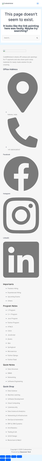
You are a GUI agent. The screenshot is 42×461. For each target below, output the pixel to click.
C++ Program (12, 314)
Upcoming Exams (14, 297)
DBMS (10, 373)
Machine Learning (14, 395)
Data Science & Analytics (16, 411)
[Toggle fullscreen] (8, 456)
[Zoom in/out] (2, 456)
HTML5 (10, 327)
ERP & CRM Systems (15, 424)
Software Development (16, 399)
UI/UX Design (12, 436)
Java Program (13, 318)
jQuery (10, 339)
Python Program (13, 322)
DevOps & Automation (15, 419)
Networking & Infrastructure (17, 415)
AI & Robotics (12, 428)
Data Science (12, 391)
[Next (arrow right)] (8, 459)
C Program (11, 310)
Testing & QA (12, 432)
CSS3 (10, 331)
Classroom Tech (25, 452)
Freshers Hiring (13, 288)
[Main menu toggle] (37, 3)
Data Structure (13, 369)
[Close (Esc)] (19, 456)
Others (10, 301)
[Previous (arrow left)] (2, 459)
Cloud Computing (14, 403)
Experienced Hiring (14, 292)
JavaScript (11, 335)
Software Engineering (15, 381)
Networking (12, 377)
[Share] (13, 456)
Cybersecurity (13, 407)
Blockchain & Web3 (14, 440)
